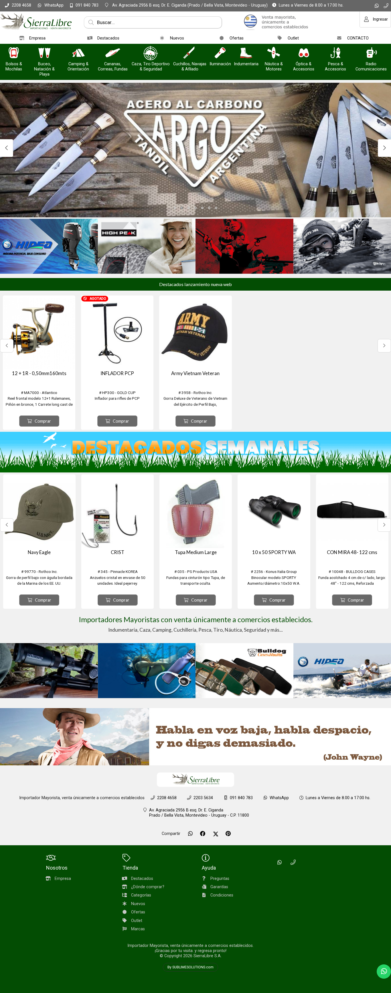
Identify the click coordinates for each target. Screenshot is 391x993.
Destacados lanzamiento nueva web (195, 284)
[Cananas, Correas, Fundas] (113, 53)
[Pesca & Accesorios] (335, 53)
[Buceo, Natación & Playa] (44, 53)
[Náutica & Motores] (273, 53)
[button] (174, 207)
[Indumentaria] (246, 53)
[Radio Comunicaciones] (371, 53)
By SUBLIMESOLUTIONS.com (190, 967)
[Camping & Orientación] (78, 53)
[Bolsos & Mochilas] (13, 53)
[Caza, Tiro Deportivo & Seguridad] (151, 53)
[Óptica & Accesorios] (303, 53)
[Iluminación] (220, 53)
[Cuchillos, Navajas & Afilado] (190, 53)
